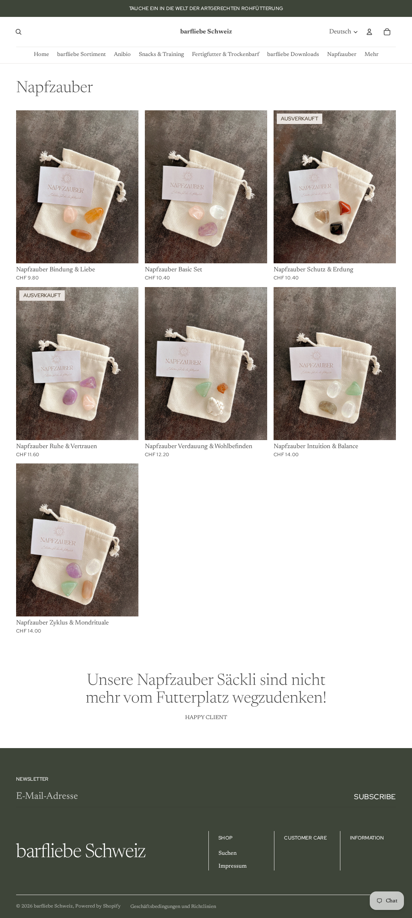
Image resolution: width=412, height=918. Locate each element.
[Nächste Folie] (126, 187)
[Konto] (369, 32)
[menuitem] (371, 55)
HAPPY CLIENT (206, 718)
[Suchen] (18, 32)
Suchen (227, 853)
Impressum (232, 866)
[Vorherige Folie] (28, 187)
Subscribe (375, 796)
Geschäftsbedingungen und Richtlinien (173, 906)
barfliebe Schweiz (53, 906)
